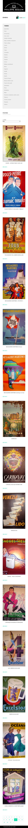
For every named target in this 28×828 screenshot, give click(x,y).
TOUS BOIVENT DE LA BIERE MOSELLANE (14, 255)
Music (5, 66)
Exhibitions (6, 90)
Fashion (6, 59)
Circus (5, 61)
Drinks (5, 47)
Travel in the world (8, 83)
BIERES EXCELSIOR (14, 714)
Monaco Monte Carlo (8, 80)
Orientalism (6, 85)
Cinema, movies (7, 99)
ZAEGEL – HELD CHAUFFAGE (14, 576)
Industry (6, 54)
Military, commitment (8, 64)
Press (5, 87)
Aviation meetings (8, 38)
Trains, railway (7, 43)
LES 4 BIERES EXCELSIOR (14, 668)
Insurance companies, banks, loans (11, 94)
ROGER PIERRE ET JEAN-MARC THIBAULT (14, 209)
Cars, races (6, 36)
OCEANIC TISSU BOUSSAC (14, 760)
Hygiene (6, 69)
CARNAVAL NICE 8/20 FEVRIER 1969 (14, 484)
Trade (5, 50)
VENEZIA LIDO (14, 530)
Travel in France (7, 78)
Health (5, 71)
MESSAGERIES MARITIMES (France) (14, 346)
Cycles (5, 45)
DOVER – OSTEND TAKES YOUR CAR (14, 163)
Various (5, 104)
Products (6, 102)
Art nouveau (6, 33)
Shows (5, 73)
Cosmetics (6, 52)
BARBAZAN (14, 438)
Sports (5, 76)
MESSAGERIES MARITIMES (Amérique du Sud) (14, 392)
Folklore (6, 57)
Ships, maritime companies (10, 40)
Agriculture (6, 28)
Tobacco (6, 97)
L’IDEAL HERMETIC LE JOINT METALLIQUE (14, 806)
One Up (10, 826)
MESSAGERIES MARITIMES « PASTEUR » (14, 300)
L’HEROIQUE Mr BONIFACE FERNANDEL (14, 622)
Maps (5, 92)
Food (5, 31)
